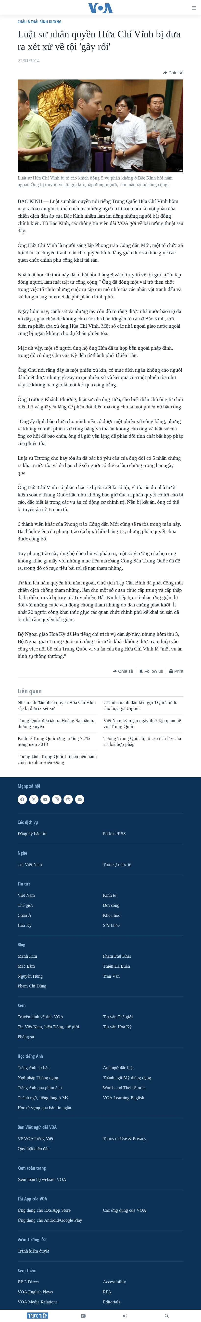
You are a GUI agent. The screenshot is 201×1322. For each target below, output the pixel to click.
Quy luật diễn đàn (34, 1149)
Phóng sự (26, 1037)
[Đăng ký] (79, 799)
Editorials (111, 1302)
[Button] (173, 73)
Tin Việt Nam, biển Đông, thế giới (48, 1027)
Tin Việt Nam (30, 864)
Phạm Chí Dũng (32, 986)
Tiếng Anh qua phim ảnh (40, 1088)
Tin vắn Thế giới (118, 1017)
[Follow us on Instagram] (56, 799)
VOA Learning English (123, 1098)
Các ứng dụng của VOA (124, 1210)
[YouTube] (83, 1316)
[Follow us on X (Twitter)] (33, 799)
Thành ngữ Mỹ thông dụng (127, 1078)
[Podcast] (68, 799)
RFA (107, 1292)
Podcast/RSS (114, 834)
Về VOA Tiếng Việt (35, 1139)
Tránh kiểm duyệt (33, 1251)
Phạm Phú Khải (117, 956)
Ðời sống (111, 905)
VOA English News (35, 1292)
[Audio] (125, 1316)
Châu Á (24, 915)
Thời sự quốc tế (117, 864)
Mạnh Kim (27, 956)
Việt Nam (26, 895)
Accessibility (114, 1282)
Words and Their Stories (124, 1088)
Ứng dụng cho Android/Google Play (50, 1220)
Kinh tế (109, 895)
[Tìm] (166, 1316)
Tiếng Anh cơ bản (34, 1068)
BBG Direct (28, 1282)
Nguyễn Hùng (30, 976)
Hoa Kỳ (25, 925)
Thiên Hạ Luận (116, 966)
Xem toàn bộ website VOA (42, 1179)
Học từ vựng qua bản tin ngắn (44, 1108)
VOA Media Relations (37, 1302)
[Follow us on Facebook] (22, 799)
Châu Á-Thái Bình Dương (39, 21)
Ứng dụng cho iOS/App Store (44, 1210)
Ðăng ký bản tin (32, 834)
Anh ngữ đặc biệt (118, 1068)
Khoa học (111, 915)
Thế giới (25, 905)
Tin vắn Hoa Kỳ (117, 1027)
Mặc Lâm (26, 966)
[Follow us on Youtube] (45, 799)
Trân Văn (111, 976)
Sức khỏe (111, 925)
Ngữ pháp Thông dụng (38, 1078)
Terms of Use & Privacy (124, 1139)
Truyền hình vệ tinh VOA (40, 1017)
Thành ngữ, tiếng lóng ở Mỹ (43, 1098)
